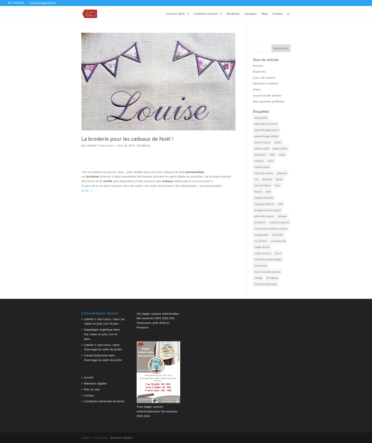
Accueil (88, 377)
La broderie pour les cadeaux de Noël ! (127, 138)
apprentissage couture (266, 130)
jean (268, 191)
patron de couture (264, 216)
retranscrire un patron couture (270, 228)
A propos (251, 14)
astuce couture (262, 142)
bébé (272, 154)
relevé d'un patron (279, 222)
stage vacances (262, 253)
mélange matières (264, 204)
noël (280, 204)
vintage (258, 277)
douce (279, 179)
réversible (277, 234)
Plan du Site (92, 389)
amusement (260, 117)
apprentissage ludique (266, 136)
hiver (277, 185)
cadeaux (259, 160)
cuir (256, 179)
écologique (272, 277)
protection (259, 222)
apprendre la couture (265, 123)
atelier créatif (261, 148)
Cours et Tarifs (175, 14)
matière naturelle (263, 197)
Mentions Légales (95, 383)
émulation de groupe (265, 284)
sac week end (278, 241)
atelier (277, 142)
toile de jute (260, 265)
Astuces (258, 65)
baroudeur (260, 154)
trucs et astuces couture (267, 271)
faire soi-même (262, 185)
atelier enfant (280, 148)
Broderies (233, 14)
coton (270, 160)
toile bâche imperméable (267, 259)
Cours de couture (264, 77)
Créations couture (206, 14)
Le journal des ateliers (267, 95)
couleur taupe (261, 167)
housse (258, 191)
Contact (277, 14)
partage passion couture (267, 210)
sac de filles (260, 241)
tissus (278, 253)
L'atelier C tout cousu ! (101, 145)
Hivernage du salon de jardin (103, 349)
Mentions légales (121, 438)
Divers (257, 89)
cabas (282, 154)
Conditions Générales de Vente (104, 401)
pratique (282, 216)
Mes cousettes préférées (269, 101)
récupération (261, 234)
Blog (264, 14)
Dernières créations (265, 83)
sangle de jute (262, 247)
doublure (267, 179)
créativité (282, 173)
